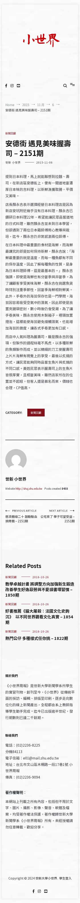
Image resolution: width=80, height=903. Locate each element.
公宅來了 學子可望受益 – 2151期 (57, 516)
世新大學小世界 (46, 878)
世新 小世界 (13, 162)
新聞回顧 (10, 133)
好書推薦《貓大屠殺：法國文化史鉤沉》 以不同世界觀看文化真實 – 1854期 (39, 616)
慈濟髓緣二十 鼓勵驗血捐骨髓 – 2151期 (21, 516)
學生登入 (65, 878)
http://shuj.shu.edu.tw (29, 488)
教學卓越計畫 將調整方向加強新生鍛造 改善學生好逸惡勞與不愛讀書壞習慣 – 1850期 (39, 589)
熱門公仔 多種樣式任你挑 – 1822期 (36, 638)
